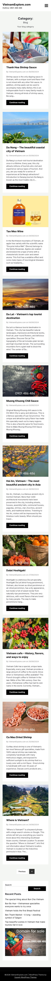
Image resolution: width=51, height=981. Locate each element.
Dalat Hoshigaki (15, 570)
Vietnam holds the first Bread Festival (22, 910)
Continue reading (17, 102)
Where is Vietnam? (17, 820)
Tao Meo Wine (14, 231)
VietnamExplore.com (17, 4)
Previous (22, 871)
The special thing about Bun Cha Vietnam (24, 899)
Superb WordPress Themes (25, 977)
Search (8, 885)
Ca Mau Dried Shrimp (19, 737)
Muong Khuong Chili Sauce (22, 400)
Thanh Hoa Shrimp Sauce (21, 67)
